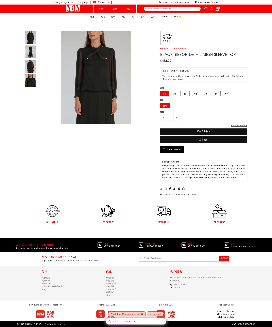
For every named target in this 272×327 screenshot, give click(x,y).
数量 (162, 112)
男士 (100, 8)
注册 (223, 258)
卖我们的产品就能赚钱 (52, 286)
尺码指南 (110, 277)
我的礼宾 (46, 280)
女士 (115, 8)
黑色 (165, 105)
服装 (113, 16)
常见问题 (110, 280)
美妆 (153, 16)
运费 (186, 71)
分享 (165, 188)
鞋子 (124, 16)
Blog (44, 289)
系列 (103, 16)
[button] (101, 2)
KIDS (129, 8)
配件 (143, 16)
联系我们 (110, 292)
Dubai (176, 287)
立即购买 (203, 139)
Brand (165, 16)
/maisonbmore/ (226, 311)
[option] (96, 77)
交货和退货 (111, 289)
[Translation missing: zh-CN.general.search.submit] (197, 8)
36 (164, 93)
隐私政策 (110, 286)
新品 (92, 16)
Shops (109, 295)
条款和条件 (111, 283)
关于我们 (46, 277)
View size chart (239, 125)
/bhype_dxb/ (227, 317)
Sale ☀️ (178, 16)
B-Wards (46, 283)
